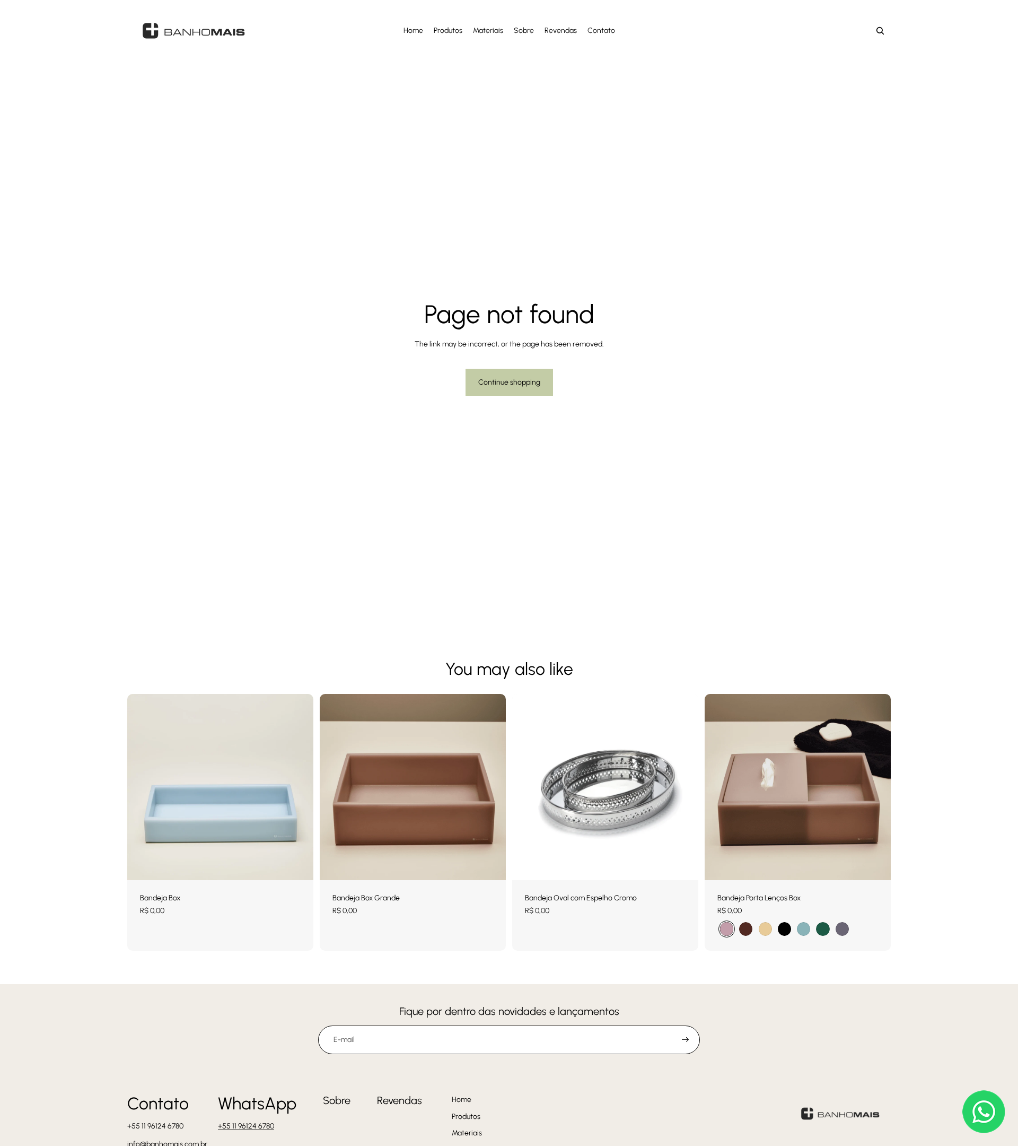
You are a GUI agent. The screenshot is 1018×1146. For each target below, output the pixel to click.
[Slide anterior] (720, 786)
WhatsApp (257, 1103)
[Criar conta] (685, 1039)
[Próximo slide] (875, 786)
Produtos (466, 1116)
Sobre (336, 1100)
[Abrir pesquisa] (880, 30)
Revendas (399, 1100)
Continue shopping (509, 382)
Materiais (467, 1133)
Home (461, 1099)
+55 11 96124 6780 (246, 1126)
